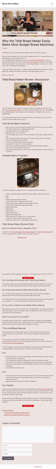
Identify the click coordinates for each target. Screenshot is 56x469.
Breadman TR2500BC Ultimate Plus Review (17, 415)
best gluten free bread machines (14, 343)
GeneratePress (38, 466)
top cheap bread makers (14, 110)
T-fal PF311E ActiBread (36, 60)
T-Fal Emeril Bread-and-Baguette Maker (22, 232)
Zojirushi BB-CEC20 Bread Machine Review (16, 412)
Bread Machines (9, 410)
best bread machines (32, 62)
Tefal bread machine (47, 389)
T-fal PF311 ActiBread (43, 232)
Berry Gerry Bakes (10, 4)
